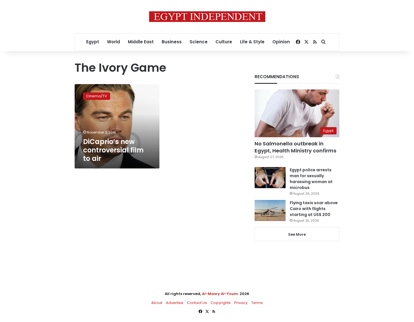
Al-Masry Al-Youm (220, 293)
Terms (257, 302)
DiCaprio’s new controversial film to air (113, 150)
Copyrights (221, 302)
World (113, 42)
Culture (223, 42)
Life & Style (252, 42)
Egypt (92, 42)
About (156, 302)
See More (297, 234)
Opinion (281, 42)
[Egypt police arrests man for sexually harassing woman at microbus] (270, 177)
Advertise (174, 302)
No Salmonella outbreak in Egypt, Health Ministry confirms (295, 147)
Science (199, 42)
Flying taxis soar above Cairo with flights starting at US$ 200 (314, 208)
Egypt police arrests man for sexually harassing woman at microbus (311, 178)
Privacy (241, 302)
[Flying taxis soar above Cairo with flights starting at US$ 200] (270, 210)
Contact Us (197, 302)
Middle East (141, 42)
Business (172, 42)
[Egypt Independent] (207, 16)
